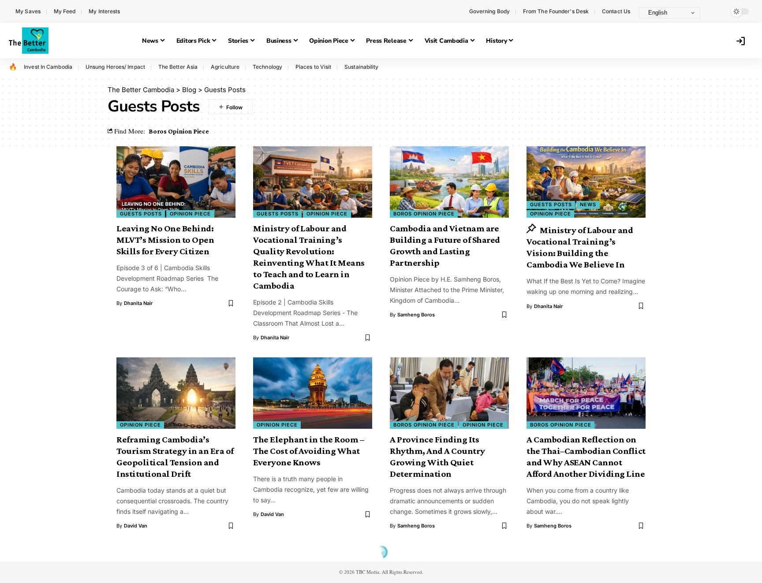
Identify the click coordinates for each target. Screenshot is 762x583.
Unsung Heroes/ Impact (115, 66)
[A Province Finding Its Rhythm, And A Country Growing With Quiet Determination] (449, 393)
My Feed (65, 11)
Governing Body (489, 11)
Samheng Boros (416, 315)
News (588, 204)
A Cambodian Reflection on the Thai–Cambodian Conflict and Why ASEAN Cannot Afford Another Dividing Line (586, 456)
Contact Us (616, 11)
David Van (135, 526)
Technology (267, 66)
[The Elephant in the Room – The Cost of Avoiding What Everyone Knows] (312, 393)
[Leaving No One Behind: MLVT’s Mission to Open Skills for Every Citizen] (175, 182)
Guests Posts (141, 214)
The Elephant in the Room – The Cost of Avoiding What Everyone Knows (308, 451)
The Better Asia (178, 66)
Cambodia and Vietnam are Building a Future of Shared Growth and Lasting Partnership (445, 245)
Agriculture (225, 66)
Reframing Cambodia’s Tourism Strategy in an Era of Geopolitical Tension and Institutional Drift (175, 456)
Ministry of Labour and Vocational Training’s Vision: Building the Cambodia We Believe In (580, 247)
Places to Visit (313, 66)
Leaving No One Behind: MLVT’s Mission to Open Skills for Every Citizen (165, 239)
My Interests (104, 11)
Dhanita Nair (138, 303)
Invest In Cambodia (48, 66)
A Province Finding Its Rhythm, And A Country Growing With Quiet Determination (437, 456)
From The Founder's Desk (556, 11)
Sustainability (361, 66)
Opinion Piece (190, 214)
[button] (715, 11)
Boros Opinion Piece (179, 131)
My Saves (28, 11)
